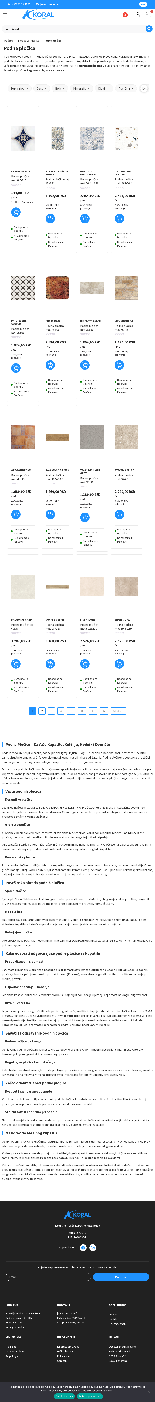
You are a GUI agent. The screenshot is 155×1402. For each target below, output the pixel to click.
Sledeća (118, 711)
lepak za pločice (15, 70)
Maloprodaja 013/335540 (71, 1318)
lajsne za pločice (53, 70)
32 (103, 711)
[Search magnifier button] (149, 28)
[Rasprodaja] (125, 14)
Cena (40, 88)
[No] (149, 1391)
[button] (16, 213)
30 (82, 711)
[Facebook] (83, 1247)
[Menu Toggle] (5, 14)
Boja (58, 88)
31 (93, 711)
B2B (143, 4)
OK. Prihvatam (64, 1396)
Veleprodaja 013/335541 (70, 1322)
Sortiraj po (18, 88)
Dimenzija (79, 88)
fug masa (33, 70)
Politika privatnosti (90, 1396)
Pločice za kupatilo (28, 40)
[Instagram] (92, 1247)
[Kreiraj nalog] (137, 14)
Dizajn (102, 88)
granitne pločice (107, 61)
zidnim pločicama (90, 65)
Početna (9, 40)
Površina (124, 88)
